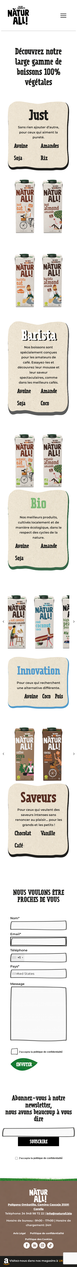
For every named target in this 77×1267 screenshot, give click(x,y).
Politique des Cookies (38, 1239)
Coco (45, 404)
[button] (73, 621)
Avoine (21, 147)
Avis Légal (19, 1233)
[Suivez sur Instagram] (42, 1245)
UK (61, 1260)
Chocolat (23, 834)
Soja (18, 159)
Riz (44, 159)
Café (19, 846)
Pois (59, 697)
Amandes (50, 147)
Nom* (15, 918)
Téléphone (18, 953)
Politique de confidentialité (47, 1233)
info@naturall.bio (59, 1213)
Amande (49, 392)
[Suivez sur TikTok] (50, 1245)
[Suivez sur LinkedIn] (34, 1245)
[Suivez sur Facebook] (26, 1245)
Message (17, 984)
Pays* (14, 966)
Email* (15, 934)
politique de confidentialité (48, 1052)
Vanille (48, 834)
